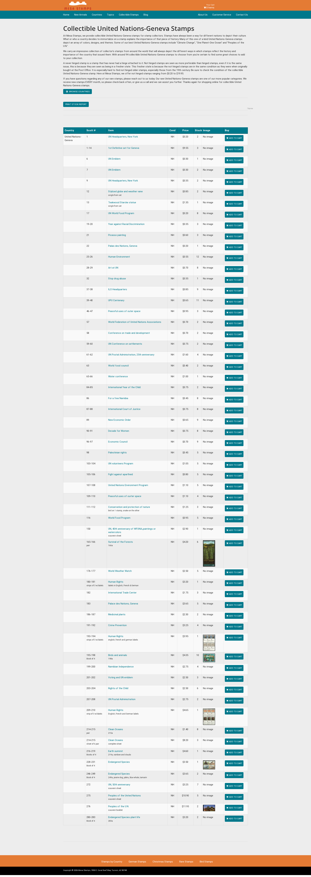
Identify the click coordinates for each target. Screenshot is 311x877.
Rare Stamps (186, 861)
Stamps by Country (111, 861)
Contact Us (242, 14)
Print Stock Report (76, 104)
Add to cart (235, 138)
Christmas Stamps (163, 861)
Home (66, 14)
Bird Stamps (206, 861)
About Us (202, 14)
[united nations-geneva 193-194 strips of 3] (209, 642)
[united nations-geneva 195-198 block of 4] (209, 657)
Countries (97, 14)
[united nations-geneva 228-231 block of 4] (209, 764)
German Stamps (137, 861)
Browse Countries (79, 91)
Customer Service (221, 14)
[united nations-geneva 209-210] (209, 716)
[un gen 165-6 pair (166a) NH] (209, 553)
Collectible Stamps (129, 14)
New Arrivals (80, 14)
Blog (146, 14)
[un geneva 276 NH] (209, 807)
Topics (110, 14)
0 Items (210, 6)
